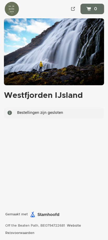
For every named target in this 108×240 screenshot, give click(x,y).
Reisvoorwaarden (19, 233)
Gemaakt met (16, 214)
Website (74, 225)
